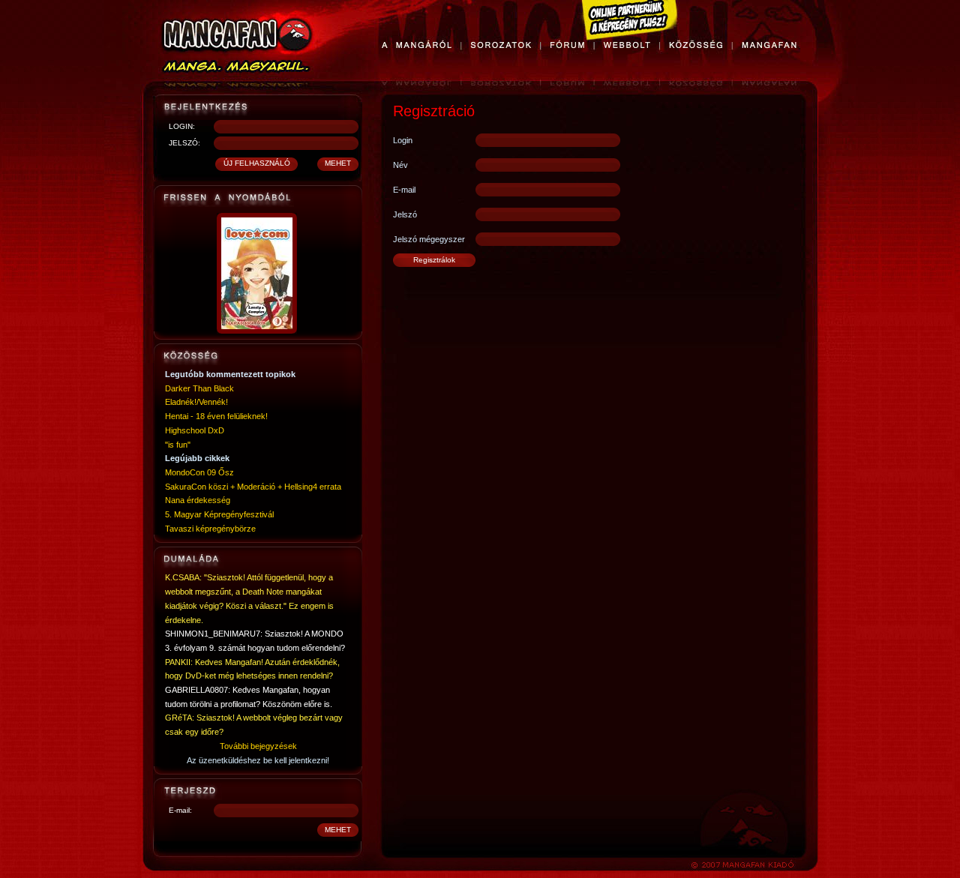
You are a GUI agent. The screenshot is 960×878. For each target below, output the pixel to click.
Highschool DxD (194, 430)
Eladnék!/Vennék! (196, 401)
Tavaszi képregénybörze (210, 528)
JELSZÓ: (184, 143)
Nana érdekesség (197, 500)
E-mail (404, 189)
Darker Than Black (199, 388)
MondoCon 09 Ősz (199, 472)
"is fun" (177, 444)
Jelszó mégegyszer (429, 239)
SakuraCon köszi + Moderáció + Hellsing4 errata (253, 486)
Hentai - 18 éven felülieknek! (216, 416)
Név (400, 164)
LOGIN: (182, 126)
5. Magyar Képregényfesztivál (219, 514)
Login (402, 140)
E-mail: (180, 810)
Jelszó (405, 214)
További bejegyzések (258, 746)
